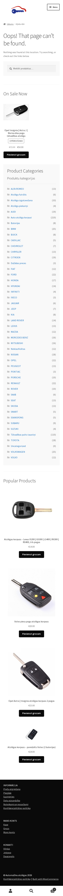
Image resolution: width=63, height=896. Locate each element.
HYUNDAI (15, 286)
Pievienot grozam (16, 154)
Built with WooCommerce (45, 879)
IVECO (14, 297)
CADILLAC (16, 240)
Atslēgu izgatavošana (22, 200)
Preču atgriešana (11, 789)
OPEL (13, 360)
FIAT (13, 268)
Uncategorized (18, 446)
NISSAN (14, 354)
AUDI (13, 211)
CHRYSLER (16, 251)
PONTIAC (15, 371)
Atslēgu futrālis (19, 194)
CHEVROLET (17, 246)
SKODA (14, 405)
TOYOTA (15, 440)
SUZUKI (14, 428)
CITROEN (15, 257)
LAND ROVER (17, 320)
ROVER (14, 388)
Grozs (6, 828)
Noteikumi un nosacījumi (15, 804)
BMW (13, 228)
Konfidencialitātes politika (16, 808)
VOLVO (14, 457)
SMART (14, 411)
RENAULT (15, 383)
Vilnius (6, 848)
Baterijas (15, 223)
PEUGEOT (16, 366)
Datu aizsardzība (11, 800)
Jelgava (7, 852)
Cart (48, 888)
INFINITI (15, 291)
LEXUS (14, 325)
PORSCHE (16, 377)
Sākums (10, 24)
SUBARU (15, 423)
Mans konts (9, 832)
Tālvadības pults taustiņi (23, 434)
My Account (10, 891)
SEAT (13, 400)
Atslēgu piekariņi (19, 205)
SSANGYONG (17, 417)
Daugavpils (8, 856)
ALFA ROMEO (17, 188)
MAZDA (14, 331)
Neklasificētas (18, 348)
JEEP (13, 308)
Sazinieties (8, 796)
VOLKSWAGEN (18, 451)
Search (31, 891)
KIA (12, 314)
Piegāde (7, 792)
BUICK (14, 234)
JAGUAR (15, 303)
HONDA (14, 280)
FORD (14, 274)
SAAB (13, 394)
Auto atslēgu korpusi (21, 217)
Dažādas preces (18, 263)
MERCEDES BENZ (19, 337)
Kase (5, 824)
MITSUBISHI (17, 343)
